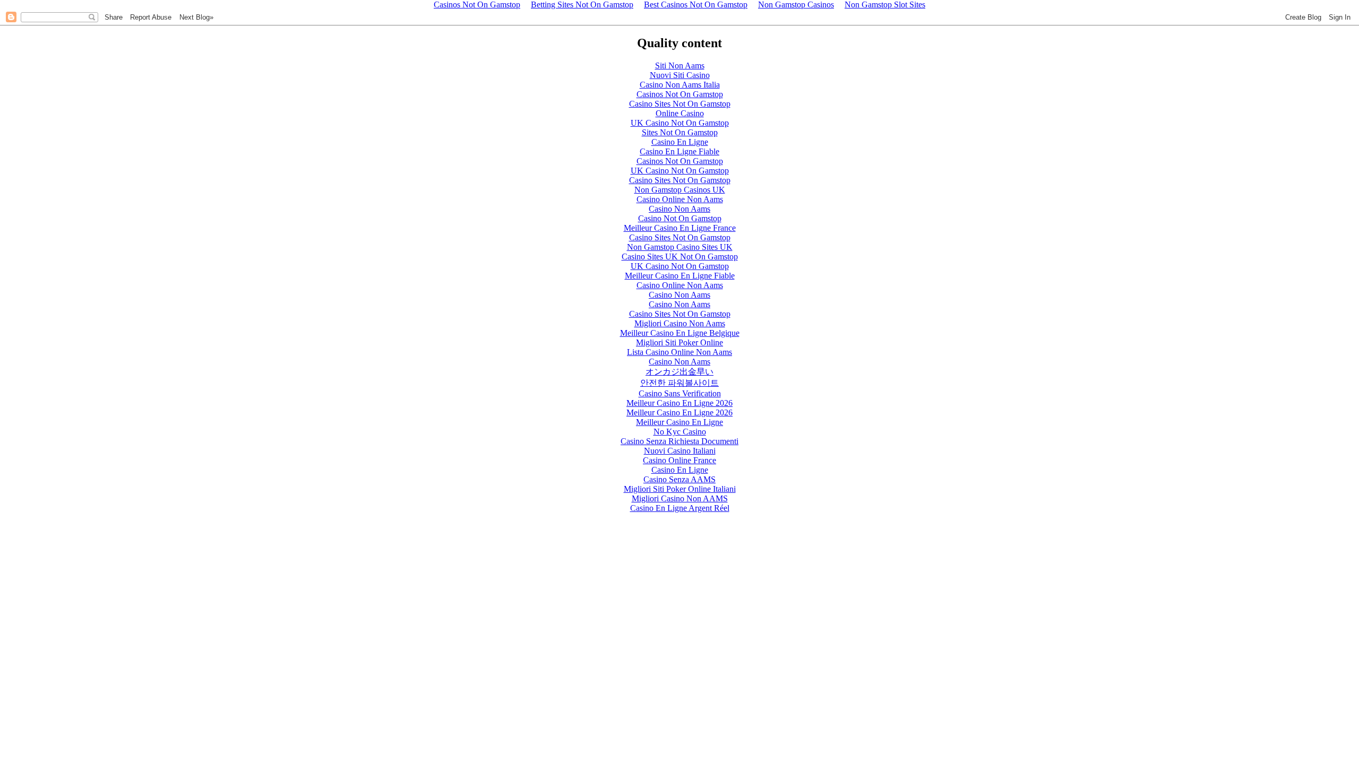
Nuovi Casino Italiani (680, 450)
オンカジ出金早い (679, 371)
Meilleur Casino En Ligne (679, 422)
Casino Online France (679, 460)
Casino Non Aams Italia (680, 84)
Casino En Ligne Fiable (679, 151)
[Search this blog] (92, 17)
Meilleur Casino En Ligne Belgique (679, 332)
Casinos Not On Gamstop (680, 94)
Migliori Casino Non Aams (679, 323)
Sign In (1340, 17)
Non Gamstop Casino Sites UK (680, 246)
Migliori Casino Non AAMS (680, 498)
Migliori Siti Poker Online (679, 342)
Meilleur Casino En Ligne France (680, 227)
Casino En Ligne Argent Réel (679, 508)
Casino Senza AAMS (679, 479)
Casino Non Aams (679, 208)
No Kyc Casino (679, 431)
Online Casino (680, 113)
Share (114, 17)
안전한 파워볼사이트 (679, 382)
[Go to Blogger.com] (11, 17)
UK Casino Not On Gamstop (680, 122)
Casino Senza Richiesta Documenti (679, 441)
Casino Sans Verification (680, 393)
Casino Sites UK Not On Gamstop (680, 256)
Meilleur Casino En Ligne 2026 (679, 402)
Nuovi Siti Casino (680, 75)
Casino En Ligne (679, 141)
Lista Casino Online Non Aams (679, 352)
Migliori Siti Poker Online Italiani (680, 488)
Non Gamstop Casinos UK (679, 189)
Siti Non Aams (679, 65)
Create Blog (1303, 17)
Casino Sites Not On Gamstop (679, 103)
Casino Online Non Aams (680, 199)
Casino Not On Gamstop (679, 218)
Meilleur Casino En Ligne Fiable (680, 275)
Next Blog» (196, 17)
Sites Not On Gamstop (680, 132)
